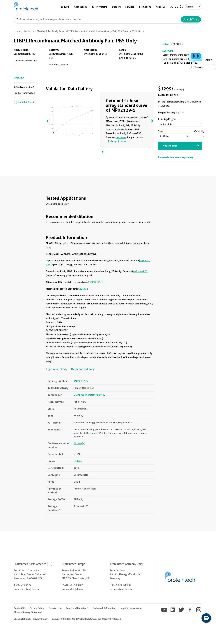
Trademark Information (104, 608)
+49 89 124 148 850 (120, 585)
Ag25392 (121, 137)
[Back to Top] (196, 618)
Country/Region (167, 119)
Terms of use (55, 608)
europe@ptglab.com (73, 589)
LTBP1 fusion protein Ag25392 (89, 394)
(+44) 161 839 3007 (72, 585)
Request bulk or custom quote (174, 157)
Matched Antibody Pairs (50, 31)
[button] (206, 618)
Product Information (24, 93)
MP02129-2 (96, 282)
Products (29, 31)
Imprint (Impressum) (131, 608)
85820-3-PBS (140, 271)
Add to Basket (170, 145)
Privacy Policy (37, 608)
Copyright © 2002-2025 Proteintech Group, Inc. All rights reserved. (87, 619)
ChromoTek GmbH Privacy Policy (30, 619)
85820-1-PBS (81, 381)
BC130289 (79, 443)
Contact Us (19, 608)
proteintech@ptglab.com (27, 589)
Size (160, 131)
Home (17, 31)
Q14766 (78, 461)
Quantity (199, 131)
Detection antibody (82, 369)
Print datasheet (25, 102)
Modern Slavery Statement (28, 612)
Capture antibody (56, 369)
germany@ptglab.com (121, 589)
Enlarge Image (117, 141)
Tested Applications (24, 87)
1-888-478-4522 (22, 585)
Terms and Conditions (77, 608)
